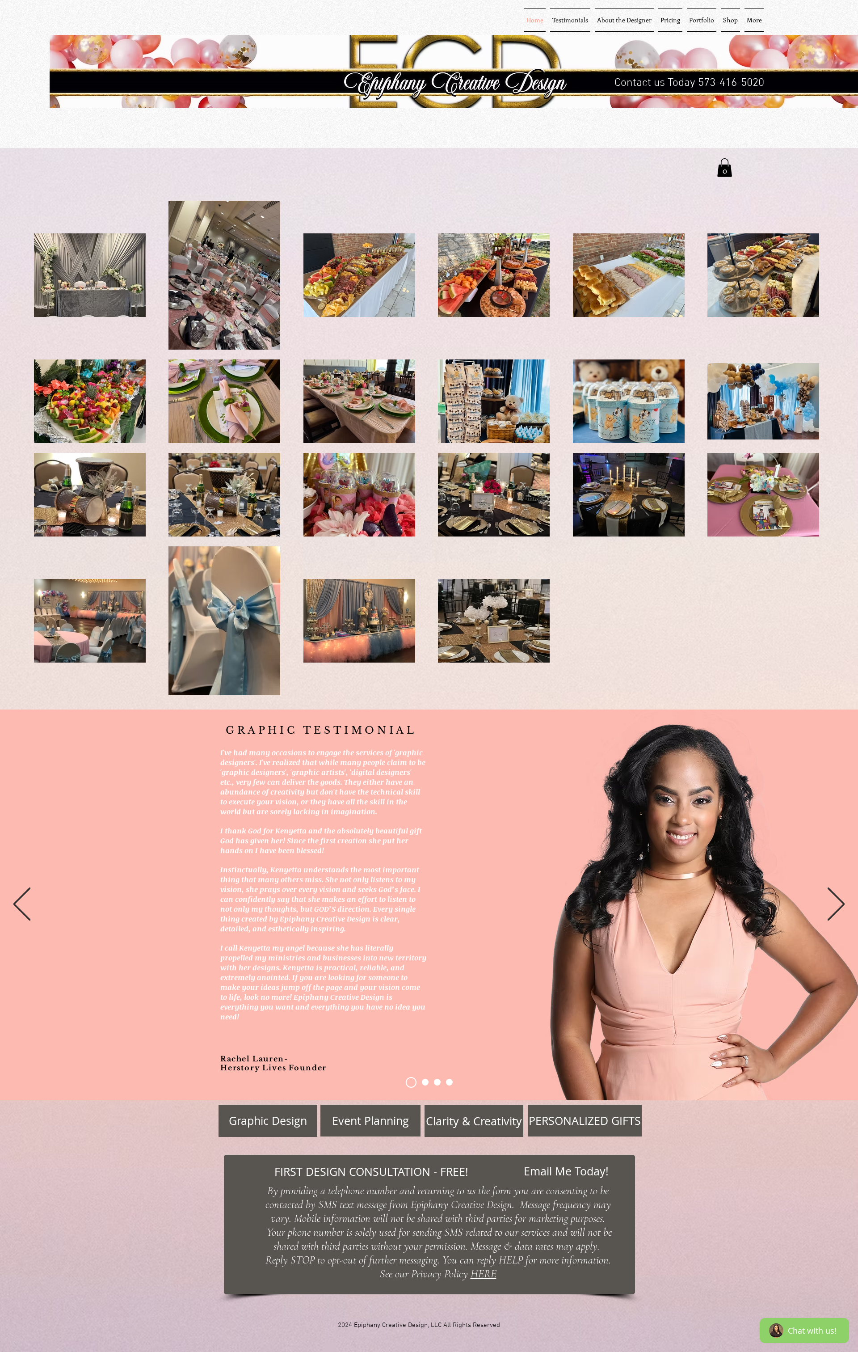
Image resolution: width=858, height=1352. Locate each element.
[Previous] (21, 904)
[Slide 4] (437, 1082)
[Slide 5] (449, 1082)
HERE (483, 1273)
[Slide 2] (411, 1082)
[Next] (836, 904)
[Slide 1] (425, 1082)
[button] (724, 167)
